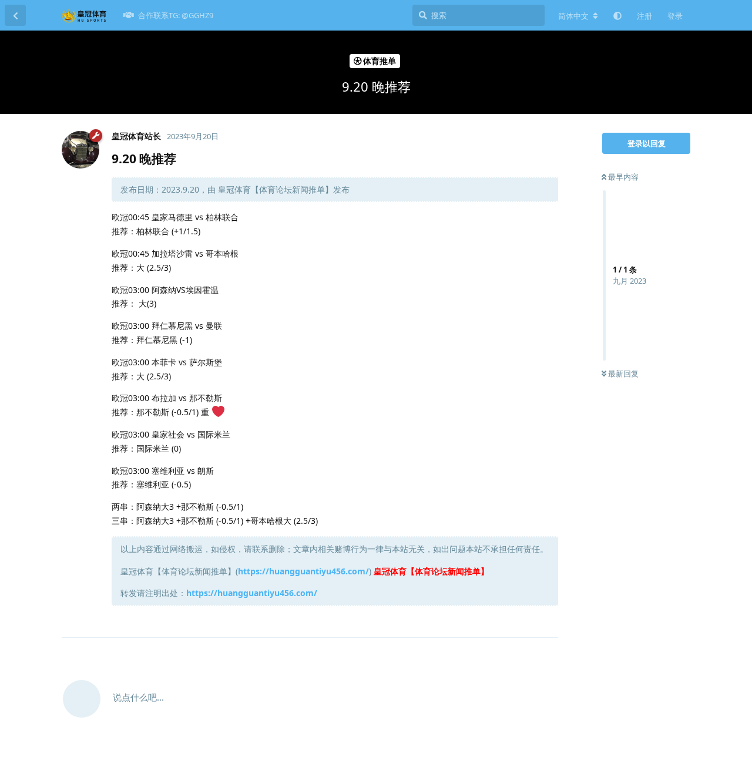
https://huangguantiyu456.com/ (303, 571)
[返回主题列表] (15, 15)
